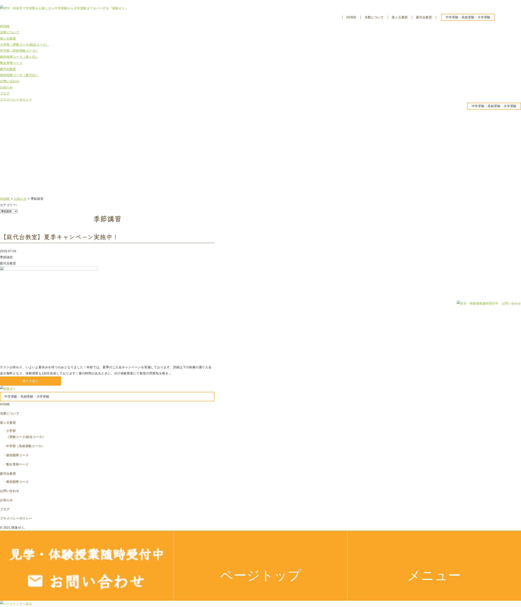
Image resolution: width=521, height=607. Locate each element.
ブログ (5, 93)
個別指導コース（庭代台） (19, 75)
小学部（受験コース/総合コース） (24, 44)
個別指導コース (17, 455)
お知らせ (6, 87)
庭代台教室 (424, 17)
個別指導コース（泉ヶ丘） (19, 56)
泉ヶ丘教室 (400, 17)
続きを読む (31, 381)
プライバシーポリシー (16, 99)
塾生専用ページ (11, 63)
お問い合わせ (9, 81)
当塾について (374, 17)
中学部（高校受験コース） (19, 50)
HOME (351, 17)
